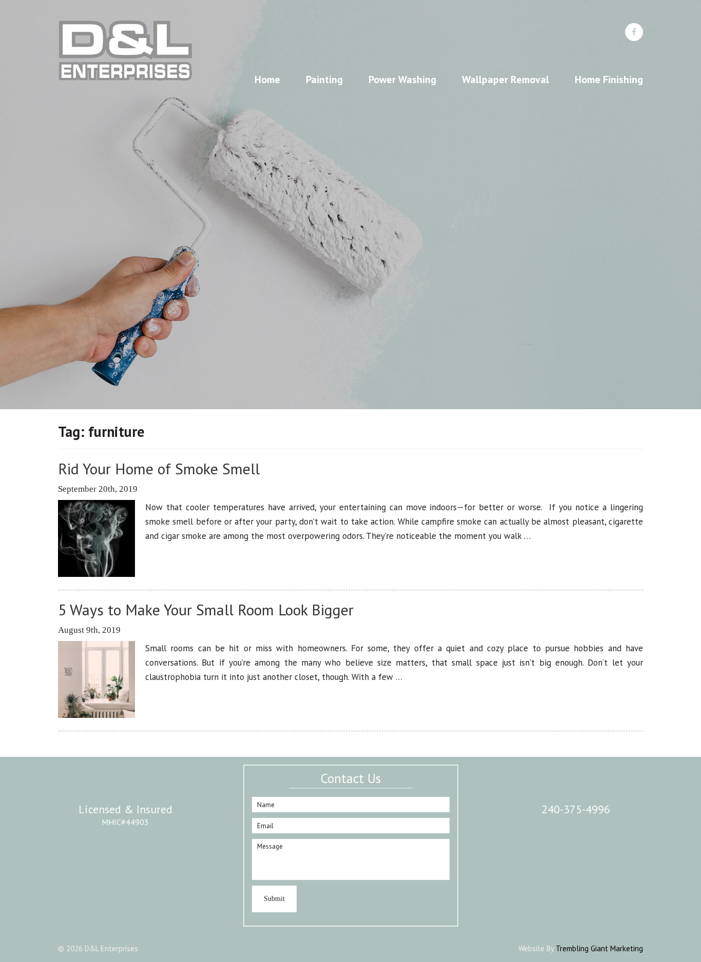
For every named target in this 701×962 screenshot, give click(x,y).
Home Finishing (609, 79)
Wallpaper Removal (505, 79)
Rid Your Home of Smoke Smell (159, 468)
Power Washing (402, 79)
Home (267, 79)
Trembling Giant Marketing (599, 948)
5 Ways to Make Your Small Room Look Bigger (206, 609)
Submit (274, 899)
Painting (324, 79)
